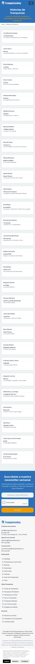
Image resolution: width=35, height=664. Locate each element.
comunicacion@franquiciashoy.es (12, 549)
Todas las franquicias (11, 589)
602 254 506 (5, 551)
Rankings (7, 559)
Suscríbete (17, 510)
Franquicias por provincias (12, 562)
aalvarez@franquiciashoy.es (10, 540)
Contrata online (9, 622)
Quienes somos (22, 640)
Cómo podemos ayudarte (24, 643)
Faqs (5, 580)
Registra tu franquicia (8, 645)
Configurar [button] (24, 661)
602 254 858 (5, 542)
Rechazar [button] (15, 661)
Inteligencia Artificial (10, 607)
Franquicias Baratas (10, 601)
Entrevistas (8, 571)
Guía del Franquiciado (11, 577)
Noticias (7, 565)
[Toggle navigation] (31, 3)
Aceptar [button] (6, 661)
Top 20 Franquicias (10, 598)
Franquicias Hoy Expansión (13, 618)
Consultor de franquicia (9, 640)
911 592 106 (5, 532)
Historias (7, 574)
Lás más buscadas (10, 604)
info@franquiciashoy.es (9, 530)
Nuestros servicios (10, 615)
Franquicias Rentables (11, 592)
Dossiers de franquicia (22, 645)
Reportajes (8, 568)
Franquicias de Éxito (10, 595)
